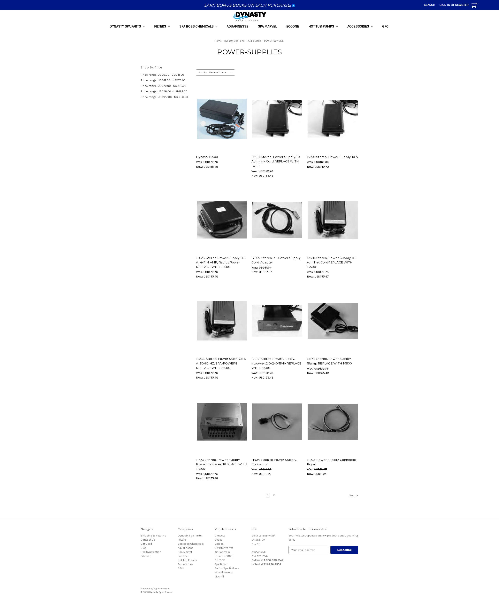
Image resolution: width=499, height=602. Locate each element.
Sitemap (146, 556)
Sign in (445, 5)
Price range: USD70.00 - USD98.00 (163, 86)
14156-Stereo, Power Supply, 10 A (332, 157)
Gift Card (146, 543)
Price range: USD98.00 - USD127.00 (164, 91)
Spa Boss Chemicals (196, 26)
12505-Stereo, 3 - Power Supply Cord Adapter (275, 260)
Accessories (358, 26)
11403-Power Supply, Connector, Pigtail (332, 462)
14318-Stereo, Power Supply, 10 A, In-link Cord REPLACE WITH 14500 (275, 161)
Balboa (219, 543)
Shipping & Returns (153, 535)
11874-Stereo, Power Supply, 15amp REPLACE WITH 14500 (329, 361)
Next (352, 495)
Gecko (218, 539)
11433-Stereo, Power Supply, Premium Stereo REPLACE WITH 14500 (221, 464)
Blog (143, 548)
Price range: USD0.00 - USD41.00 (162, 74)
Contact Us (148, 539)
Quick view (220, 115)
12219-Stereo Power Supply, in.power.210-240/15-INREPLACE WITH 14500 (276, 363)
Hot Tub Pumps (321, 26)
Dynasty (220, 535)
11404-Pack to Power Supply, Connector (273, 462)
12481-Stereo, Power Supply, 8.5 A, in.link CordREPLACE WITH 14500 (332, 262)
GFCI (385, 26)
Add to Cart (222, 122)
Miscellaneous (224, 572)
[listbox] (222, 72)
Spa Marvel (267, 26)
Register (462, 5)
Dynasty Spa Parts (125, 26)
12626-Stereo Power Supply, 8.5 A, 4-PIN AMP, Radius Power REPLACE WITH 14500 (220, 262)
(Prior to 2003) (224, 556)
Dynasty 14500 (207, 157)
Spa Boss (220, 564)
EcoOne (292, 26)
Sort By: (202, 72)
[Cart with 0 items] (474, 6)
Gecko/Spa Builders (227, 568)
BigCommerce (161, 588)
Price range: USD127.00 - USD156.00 (164, 97)
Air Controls (222, 552)
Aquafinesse (237, 26)
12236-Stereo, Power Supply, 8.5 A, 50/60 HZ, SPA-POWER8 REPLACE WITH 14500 (221, 363)
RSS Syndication (151, 552)
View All (219, 576)
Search (429, 5)
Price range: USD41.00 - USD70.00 (163, 80)
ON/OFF (220, 560)
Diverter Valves (224, 548)
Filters (160, 26)
